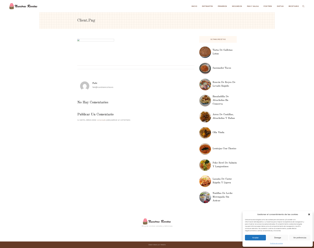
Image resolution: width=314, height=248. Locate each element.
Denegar (277, 238)
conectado (101, 120)
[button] (309, 214)
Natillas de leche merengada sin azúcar (223, 197)
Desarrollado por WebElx (157, 245)
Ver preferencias (299, 238)
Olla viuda (218, 132)
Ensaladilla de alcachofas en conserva (221, 100)
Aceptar (255, 238)
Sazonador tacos (222, 68)
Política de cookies (276, 243)
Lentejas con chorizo (224, 148)
